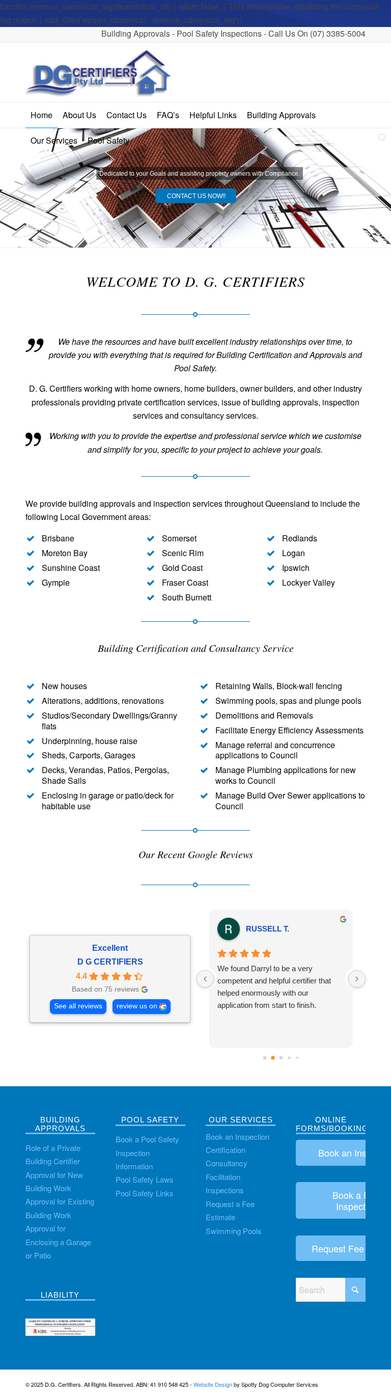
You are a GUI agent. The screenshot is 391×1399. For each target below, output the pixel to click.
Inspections (225, 1190)
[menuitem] (41, 115)
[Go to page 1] (273, 1058)
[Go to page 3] (289, 1058)
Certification (225, 1149)
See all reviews (78, 1006)
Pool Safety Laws (145, 1179)
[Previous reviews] (205, 978)
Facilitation (223, 1176)
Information (134, 1166)
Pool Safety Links (145, 1193)
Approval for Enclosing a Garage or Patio (58, 1241)
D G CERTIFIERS (110, 961)
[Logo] (99, 72)
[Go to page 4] (297, 1058)
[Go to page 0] (265, 1058)
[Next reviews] (357, 978)
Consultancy (226, 1163)
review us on (137, 1006)
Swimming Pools (234, 1230)
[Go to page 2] (281, 1058)
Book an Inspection (237, 1136)
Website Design (212, 1384)
